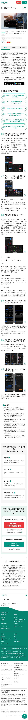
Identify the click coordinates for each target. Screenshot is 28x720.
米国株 (15, 634)
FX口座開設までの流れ (13, 549)
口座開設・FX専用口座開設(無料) (14, 525)
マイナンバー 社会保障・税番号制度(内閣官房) (12, 653)
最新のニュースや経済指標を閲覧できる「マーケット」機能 (15, 120)
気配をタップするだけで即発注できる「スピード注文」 (15, 96)
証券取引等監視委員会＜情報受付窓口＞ (10, 651)
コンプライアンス (5, 674)
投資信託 (3, 636)
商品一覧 (6, 469)
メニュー (24, 717)
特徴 (5, 47)
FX (14, 636)
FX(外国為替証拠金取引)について (10, 585)
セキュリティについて (6, 665)
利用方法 (14, 47)
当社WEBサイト (6, 565)
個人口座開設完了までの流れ (13, 530)
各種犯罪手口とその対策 (20, 663)
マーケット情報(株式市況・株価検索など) (19, 620)
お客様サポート (8, 492)
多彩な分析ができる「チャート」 (15, 108)
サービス (6, 481)
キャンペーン (4, 626)
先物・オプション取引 (6, 639)
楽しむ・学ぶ (4, 614)
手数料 (6, 457)
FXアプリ (4, 595)
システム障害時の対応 (6, 669)
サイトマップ (4, 643)
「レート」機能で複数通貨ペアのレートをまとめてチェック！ (15, 102)
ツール (2, 619)
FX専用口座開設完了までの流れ (13, 532)
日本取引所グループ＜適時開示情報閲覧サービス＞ (13, 648)
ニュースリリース (18, 626)
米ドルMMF (17, 641)
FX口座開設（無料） (14, 544)
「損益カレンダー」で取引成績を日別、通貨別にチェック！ (15, 114)
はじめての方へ (4, 612)
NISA (15, 639)
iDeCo (2, 641)
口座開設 (19, 2)
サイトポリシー (17, 678)
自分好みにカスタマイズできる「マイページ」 (15, 127)
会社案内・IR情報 (5, 628)
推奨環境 (22, 47)
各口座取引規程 (4, 663)
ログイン (24, 2)
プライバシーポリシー (6, 682)
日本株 (2, 634)
